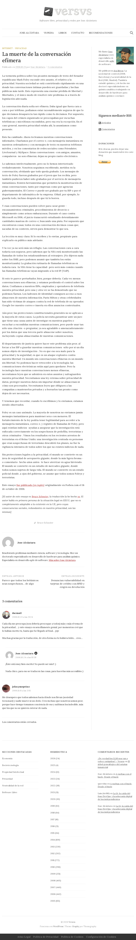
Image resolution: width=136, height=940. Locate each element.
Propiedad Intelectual (13, 772)
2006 (52, 894)
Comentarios (108, 129)
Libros (62, 32)
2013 (52, 846)
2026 (52, 758)
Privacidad (21, 48)
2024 (52, 772)
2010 (52, 867)
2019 (52, 805)
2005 (52, 900)
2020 (52, 799)
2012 (52, 853)
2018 (52, 812)
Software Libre (9, 792)
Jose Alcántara (29, 32)
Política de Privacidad (45, 936)
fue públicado (30, 485)
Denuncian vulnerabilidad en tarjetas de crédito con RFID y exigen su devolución (67, 583)
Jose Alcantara (24, 653)
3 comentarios (55, 67)
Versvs (72, 922)
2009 (53, 873)
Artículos (106, 122)
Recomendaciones (100, 32)
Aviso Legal (24, 936)
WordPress (58, 926)
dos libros (118, 70)
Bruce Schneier (40, 496)
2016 (52, 826)
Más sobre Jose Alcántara (62, 560)
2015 (52, 833)
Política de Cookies (72, 936)
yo (79, 496)
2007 (52, 887)
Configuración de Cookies (101, 936)
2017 (52, 819)
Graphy (75, 926)
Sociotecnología (10, 765)
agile (112, 61)
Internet (7, 48)
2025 (52, 765)
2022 (52, 785)
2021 (52, 792)
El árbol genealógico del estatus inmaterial (114, 764)
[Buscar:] (131, 32)
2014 (52, 839)
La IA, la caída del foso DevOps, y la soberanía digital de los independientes (115, 796)
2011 (52, 860)
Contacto (77, 32)
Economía (7, 758)
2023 (52, 778)
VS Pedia (49, 32)
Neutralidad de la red (12, 785)
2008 (52, 880)
